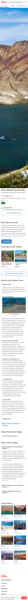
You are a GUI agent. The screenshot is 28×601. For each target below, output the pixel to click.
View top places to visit (14, 213)
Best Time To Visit (21, 6)
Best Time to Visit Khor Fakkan (11, 424)
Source (14, 316)
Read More (5, 480)
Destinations (4, 588)
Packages (3, 583)
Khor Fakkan (4, 6)
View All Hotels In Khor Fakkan (14, 274)
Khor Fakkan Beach (14, 315)
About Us (3, 594)
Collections (4, 591)
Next (26, 97)
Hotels (12, 6)
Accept (24, 598)
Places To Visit (5, 518)
